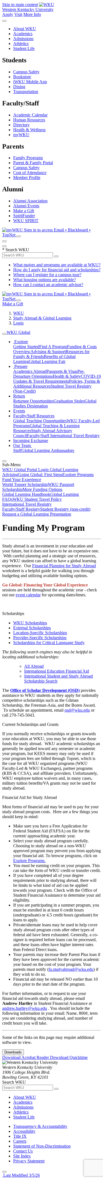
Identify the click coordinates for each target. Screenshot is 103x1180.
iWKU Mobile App (30, 81)
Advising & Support (48, 351)
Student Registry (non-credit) (65, 509)
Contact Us (23, 1151)
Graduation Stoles (69, 401)
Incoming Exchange (30, 440)
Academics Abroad (29, 371)
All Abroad (34, 666)
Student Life (24, 48)
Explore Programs (78, 474)
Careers (19, 1141)
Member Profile (26, 177)
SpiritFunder (24, 215)
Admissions (23, 38)
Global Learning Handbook (26, 494)
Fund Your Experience (21, 479)
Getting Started (26, 346)
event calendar (28, 594)
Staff (17, 450)
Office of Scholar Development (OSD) (45, 690)
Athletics (21, 43)
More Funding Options (42, 489)
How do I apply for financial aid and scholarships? (57, 269)
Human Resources (29, 120)
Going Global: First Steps (40, 474)
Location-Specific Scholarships (40, 632)
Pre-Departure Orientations (49, 374)
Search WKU (15, 249)
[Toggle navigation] (4, 334)
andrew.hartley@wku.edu (24, 1008)
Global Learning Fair (47, 361)
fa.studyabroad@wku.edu (71, 969)
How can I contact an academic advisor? (48, 284)
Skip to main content (20, 4)
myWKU (21, 134)
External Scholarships (32, 627)
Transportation (25, 91)
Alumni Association (30, 200)
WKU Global (18, 332)
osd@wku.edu (77, 710)
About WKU (24, 28)
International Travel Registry (27, 504)
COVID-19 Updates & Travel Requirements (57, 379)
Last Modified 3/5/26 (21, 1175)
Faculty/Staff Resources (33, 415)
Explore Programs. (29, 860)
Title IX (20, 1136)
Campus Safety (26, 71)
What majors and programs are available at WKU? (57, 264)
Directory (21, 124)
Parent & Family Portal (33, 162)
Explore (20, 341)
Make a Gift (23, 210)
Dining (19, 86)
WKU (18, 313)
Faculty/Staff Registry (21, 509)
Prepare (20, 366)
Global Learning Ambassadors (47, 450)
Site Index (22, 1156)
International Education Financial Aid (56, 671)
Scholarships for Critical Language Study (49, 642)
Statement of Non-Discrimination (42, 1146)
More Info (32, 14)
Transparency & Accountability (40, 1126)
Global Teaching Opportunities (40, 420)
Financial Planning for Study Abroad (64, 565)
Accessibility (24, 1131)
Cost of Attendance (29, 172)
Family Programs (28, 157)
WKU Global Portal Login (26, 469)
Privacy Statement (28, 1161)
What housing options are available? (44, 279)
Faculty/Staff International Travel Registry (63, 435)
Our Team (22, 445)
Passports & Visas (61, 371)
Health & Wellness (29, 129)
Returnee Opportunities (33, 401)
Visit (18, 14)
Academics (22, 33)
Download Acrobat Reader (26, 1057)
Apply (7, 14)
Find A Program (53, 346)
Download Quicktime (69, 1057)
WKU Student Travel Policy (37, 499)
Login (18, 323)
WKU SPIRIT (25, 220)
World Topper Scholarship (25, 484)
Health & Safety (67, 376)
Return (19, 396)
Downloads (13, 1052)
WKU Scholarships (30, 622)
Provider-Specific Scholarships (39, 637)
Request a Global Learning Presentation (36, 514)
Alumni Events (26, 205)
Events (19, 411)
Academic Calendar (30, 115)
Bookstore (22, 76)
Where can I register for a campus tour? (47, 274)
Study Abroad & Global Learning (42, 318)
